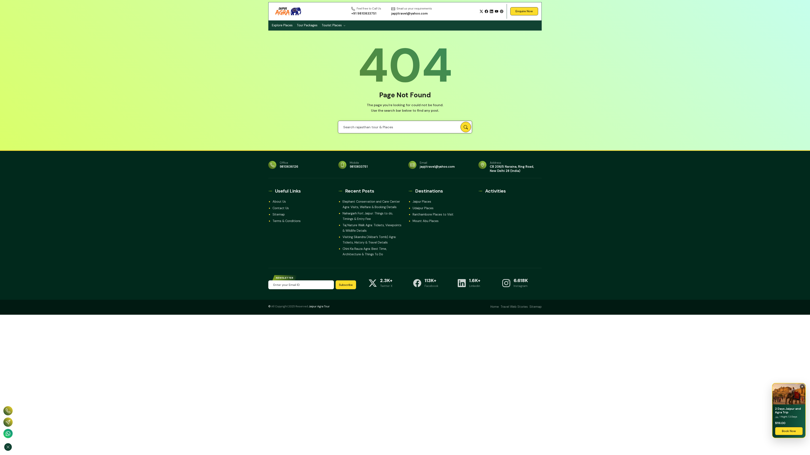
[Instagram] (506, 283)
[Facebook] (486, 11)
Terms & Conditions (287, 221)
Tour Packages (307, 25)
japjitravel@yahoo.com (437, 167)
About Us (279, 201)
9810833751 (359, 167)
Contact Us (281, 208)
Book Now (789, 431)
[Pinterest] (501, 11)
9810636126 (289, 167)
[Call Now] (8, 410)
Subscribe (346, 285)
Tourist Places (332, 25)
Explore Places (282, 25)
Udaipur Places (423, 208)
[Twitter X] (481, 11)
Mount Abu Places (426, 221)
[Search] (465, 127)
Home (494, 307)
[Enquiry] (8, 422)
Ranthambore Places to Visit (433, 214)
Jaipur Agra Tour (319, 306)
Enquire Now (524, 11)
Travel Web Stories (514, 307)
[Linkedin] (462, 283)
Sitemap (279, 214)
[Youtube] (496, 11)
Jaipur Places (422, 201)
